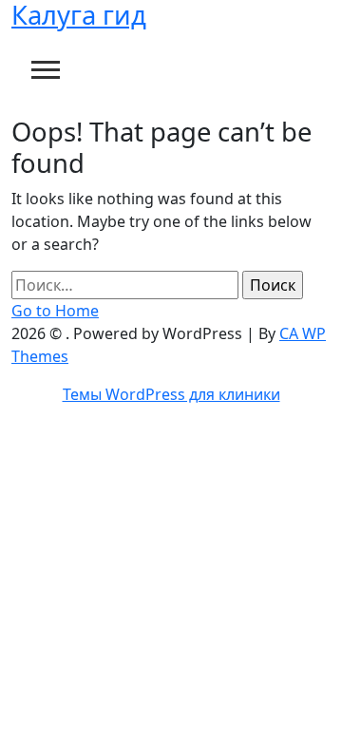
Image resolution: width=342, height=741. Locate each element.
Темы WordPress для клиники (171, 394)
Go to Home (55, 310)
